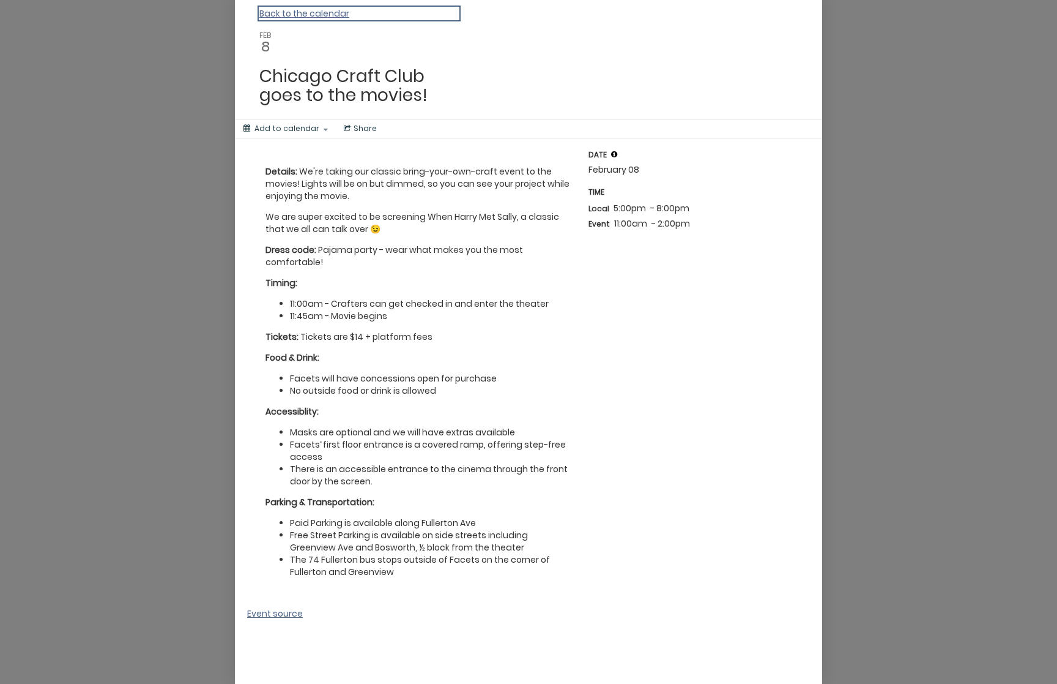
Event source (275, 613)
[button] (614, 154)
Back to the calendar (304, 13)
